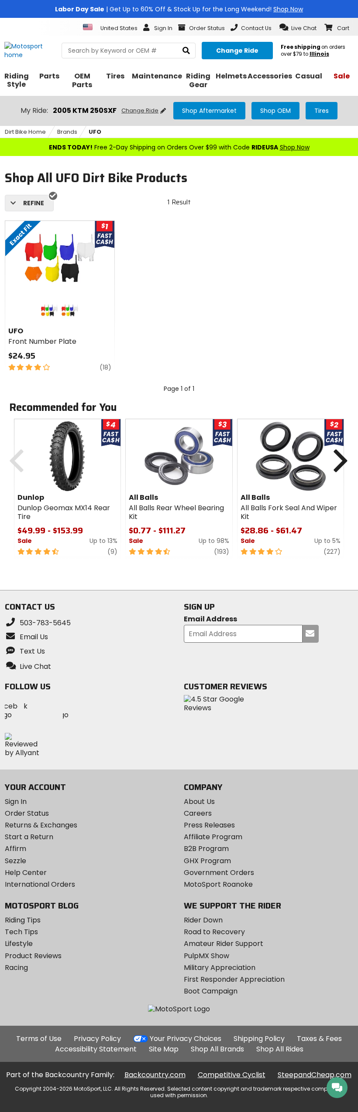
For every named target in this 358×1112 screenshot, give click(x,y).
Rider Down (203, 920)
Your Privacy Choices (185, 1038)
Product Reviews (33, 956)
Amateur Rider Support (223, 944)
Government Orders (219, 873)
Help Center (26, 873)
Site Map (164, 1049)
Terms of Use (39, 1039)
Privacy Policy (97, 1039)
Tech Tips (21, 932)
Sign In (16, 802)
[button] (298, 27)
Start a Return (29, 837)
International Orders (40, 884)
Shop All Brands (217, 1049)
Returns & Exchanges (41, 825)
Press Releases (209, 825)
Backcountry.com (155, 1075)
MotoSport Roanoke (218, 884)
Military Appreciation (219, 968)
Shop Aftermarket (209, 110)
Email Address (210, 619)
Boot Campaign (211, 991)
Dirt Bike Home (25, 132)
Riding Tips (23, 920)
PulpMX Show (206, 956)
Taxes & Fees (319, 1039)
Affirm (15, 849)
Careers (198, 813)
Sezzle (15, 861)
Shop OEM (275, 110)
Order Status (27, 813)
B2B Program (206, 849)
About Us (199, 802)
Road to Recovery (214, 932)
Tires (321, 110)
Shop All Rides (279, 1049)
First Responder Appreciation (234, 979)
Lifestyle (19, 944)
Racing (16, 968)
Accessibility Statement (96, 1049)
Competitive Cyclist (231, 1075)
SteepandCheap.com (314, 1075)
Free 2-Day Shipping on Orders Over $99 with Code (179, 147)
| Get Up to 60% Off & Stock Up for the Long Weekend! (179, 9)
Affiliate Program (213, 837)
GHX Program (207, 861)
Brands (67, 132)
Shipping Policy (259, 1039)
